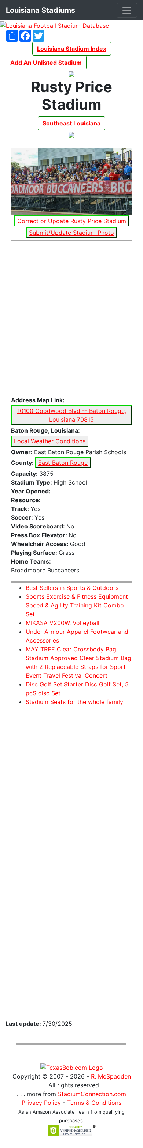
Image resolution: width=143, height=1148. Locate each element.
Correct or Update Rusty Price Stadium (71, 221)
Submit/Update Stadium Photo (71, 232)
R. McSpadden (111, 1076)
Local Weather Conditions (49, 441)
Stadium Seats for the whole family (74, 701)
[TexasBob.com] (71, 1066)
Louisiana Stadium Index (71, 48)
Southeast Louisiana (71, 123)
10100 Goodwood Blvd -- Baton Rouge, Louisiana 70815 (71, 415)
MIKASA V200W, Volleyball (62, 622)
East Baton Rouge (63, 462)
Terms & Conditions (94, 1102)
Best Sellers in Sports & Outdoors (72, 587)
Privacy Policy (41, 1102)
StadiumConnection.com (92, 1094)
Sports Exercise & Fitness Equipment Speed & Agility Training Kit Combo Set (77, 605)
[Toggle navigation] (127, 10)
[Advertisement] (71, 319)
